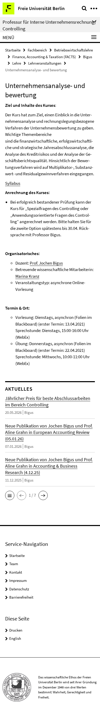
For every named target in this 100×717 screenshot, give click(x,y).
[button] (9, 495)
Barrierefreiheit (21, 597)
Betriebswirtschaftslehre (73, 50)
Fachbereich (37, 50)
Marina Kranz (27, 276)
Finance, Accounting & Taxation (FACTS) (44, 56)
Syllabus (12, 183)
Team (13, 563)
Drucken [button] (15, 630)
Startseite (13, 50)
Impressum (18, 580)
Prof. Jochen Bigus (46, 263)
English (15, 638)
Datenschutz (19, 589)
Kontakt (15, 572)
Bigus (87, 56)
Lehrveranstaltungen (44, 63)
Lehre (16, 63)
